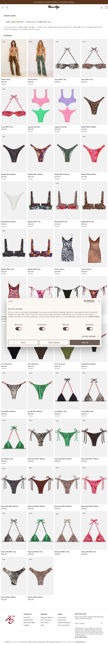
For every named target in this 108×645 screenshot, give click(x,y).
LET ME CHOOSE (89, 336)
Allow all (85, 342)
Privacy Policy (62, 617)
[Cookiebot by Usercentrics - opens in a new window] (85, 301)
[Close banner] (99, 301)
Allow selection (54, 342)
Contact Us (27, 617)
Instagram (26, 625)
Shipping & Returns (47, 617)
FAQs (42, 625)
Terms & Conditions (64, 625)
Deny (23, 342)
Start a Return (45, 623)
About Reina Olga (29, 623)
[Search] (7, 7)
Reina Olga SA (13, 642)
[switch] (42, 328)
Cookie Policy (62, 620)
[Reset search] (51, 22)
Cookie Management (64, 623)
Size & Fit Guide (46, 620)
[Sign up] (101, 623)
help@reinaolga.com (68, 642)
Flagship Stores (28, 620)
